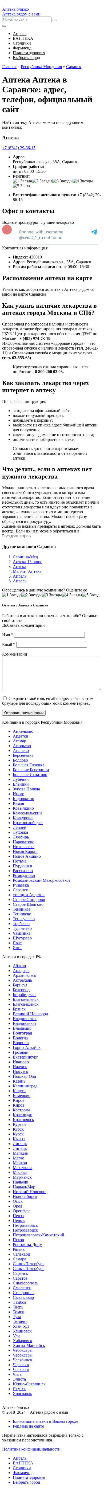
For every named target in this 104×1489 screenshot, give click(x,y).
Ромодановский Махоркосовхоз (41, 880)
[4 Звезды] (83, 181)
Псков (18, 1239)
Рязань (19, 1249)
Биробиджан (24, 994)
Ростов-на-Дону (27, 1244)
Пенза (18, 1215)
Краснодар (22, 1114)
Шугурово (22, 938)
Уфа (16, 1336)
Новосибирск (25, 1196)
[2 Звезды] (42, 181)
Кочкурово (23, 818)
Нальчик (20, 1182)
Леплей (19, 827)
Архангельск (24, 975)
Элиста (19, 1379)
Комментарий (14, 654)
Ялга (17, 947)
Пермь (19, 1220)
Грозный (21, 1052)
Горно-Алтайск (27, 1047)
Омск (18, 1201)
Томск (18, 1312)
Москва (20, 1172)
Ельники (21, 784)
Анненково (23, 731)
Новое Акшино (27, 856)
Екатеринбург (25, 1057)
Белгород (21, 990)
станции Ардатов (29, 894)
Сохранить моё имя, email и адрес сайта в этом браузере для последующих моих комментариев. (47, 701)
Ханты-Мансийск (29, 1345)
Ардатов (20, 736)
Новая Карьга (25, 851)
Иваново (21, 1062)
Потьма (19, 861)
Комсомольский (27, 813)
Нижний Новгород (30, 1191)
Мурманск (22, 1177)
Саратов (20, 1278)
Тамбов (19, 1302)
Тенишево (22, 914)
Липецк (20, 1143)
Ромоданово (24, 875)
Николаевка (23, 846)
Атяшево (21, 750)
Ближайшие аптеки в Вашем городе (45, 1421)
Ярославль (22, 1393)
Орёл (17, 1206)
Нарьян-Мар (24, 1187)
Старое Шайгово (28, 904)
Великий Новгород (30, 1014)
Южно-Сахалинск (29, 1384)
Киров (19, 1100)
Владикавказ (24, 1023)
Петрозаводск (25, 1225)
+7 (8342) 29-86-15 (18, 148)
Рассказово (23, 870)
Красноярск (23, 1119)
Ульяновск (22, 1331)
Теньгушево (24, 918)
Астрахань (22, 980)
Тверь (18, 1307)
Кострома (21, 1110)
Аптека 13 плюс (27, 561)
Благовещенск (26, 999)
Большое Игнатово (30, 774)
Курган (19, 1124)
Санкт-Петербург (28, 1263)
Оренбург (21, 1211)
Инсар (18, 793)
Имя (7, 634)
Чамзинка (21, 933)
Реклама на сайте (28, 1426)
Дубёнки (21, 779)
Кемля (18, 803)
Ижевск (20, 1066)
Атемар (19, 741)
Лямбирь (21, 837)
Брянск (19, 1009)
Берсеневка (23, 755)
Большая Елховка (28, 765)
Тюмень (20, 1321)
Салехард (21, 1254)
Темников (22, 909)
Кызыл (19, 1139)
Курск (18, 1129)
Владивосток (25, 1018)
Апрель (19, 576)
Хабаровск (22, 1340)
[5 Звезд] (21, 185)
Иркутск (20, 1071)
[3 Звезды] (62, 181)
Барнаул (20, 985)
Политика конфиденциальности (31, 1449)
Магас (18, 1158)
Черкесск (21, 1364)
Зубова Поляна (26, 789)
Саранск (20, 890)
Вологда (20, 1038)
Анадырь (21, 970)
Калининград (25, 1086)
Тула (17, 1316)
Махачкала (22, 1167)
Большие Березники (31, 769)
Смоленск (22, 1288)
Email (8, 644)
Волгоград (22, 1033)
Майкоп (20, 1163)
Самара (19, 1259)
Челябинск (22, 1360)
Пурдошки (22, 866)
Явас (17, 943)
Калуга (19, 1090)
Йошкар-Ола (24, 1076)
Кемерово (21, 1095)
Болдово (20, 760)
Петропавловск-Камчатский (38, 1235)
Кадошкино (23, 798)
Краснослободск (28, 822)
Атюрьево (22, 745)
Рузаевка (21, 885)
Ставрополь (23, 1292)
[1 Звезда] (22, 181)
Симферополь (25, 1283)
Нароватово (23, 842)
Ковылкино (23, 808)
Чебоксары (23, 1350)
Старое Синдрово (29, 899)
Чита (17, 1374)
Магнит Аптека (27, 571)
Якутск (19, 1388)
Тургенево (22, 928)
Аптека (19, 566)
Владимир (22, 1028)
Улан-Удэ (21, 1326)
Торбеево (21, 923)
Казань (19, 1081)
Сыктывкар (23, 1297)
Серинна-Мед (25, 557)
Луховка (20, 832)
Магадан (21, 1153)
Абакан (19, 965)
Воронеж (21, 1042)
